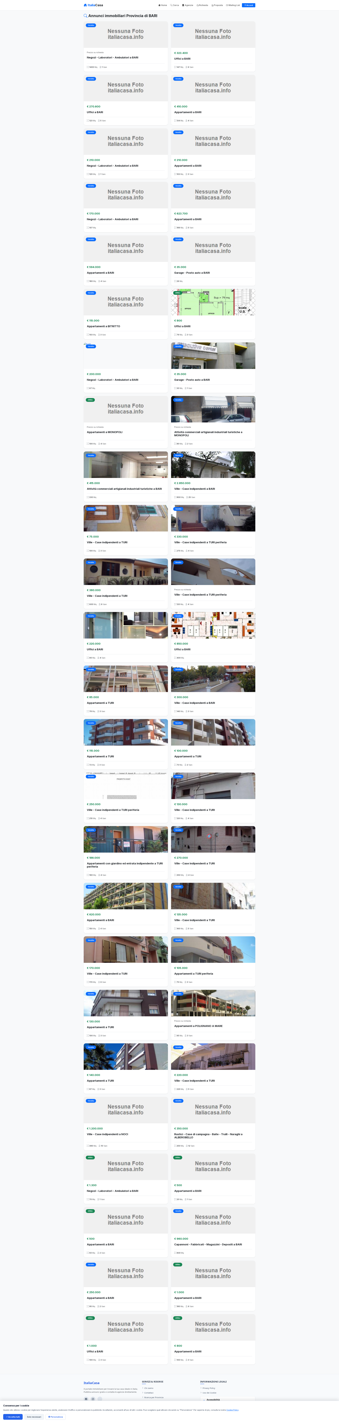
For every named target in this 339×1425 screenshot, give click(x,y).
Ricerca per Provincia (153, 1397)
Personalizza (56, 1417)
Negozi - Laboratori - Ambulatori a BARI (112, 57)
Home (163, 5)
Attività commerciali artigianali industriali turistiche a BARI (124, 488)
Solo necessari (34, 1417)
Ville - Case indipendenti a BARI (194, 488)
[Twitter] (99, 1399)
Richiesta (203, 5)
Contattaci (148, 1392)
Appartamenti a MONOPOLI (104, 432)
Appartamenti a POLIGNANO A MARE (198, 1026)
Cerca (175, 5)
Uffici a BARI (182, 58)
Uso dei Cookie (209, 1392)
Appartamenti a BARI (187, 112)
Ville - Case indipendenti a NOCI (107, 1134)
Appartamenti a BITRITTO (103, 326)
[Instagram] (93, 1399)
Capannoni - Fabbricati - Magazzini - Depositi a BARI (208, 1244)
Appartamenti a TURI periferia (193, 973)
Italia (95, 5)
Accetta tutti (14, 1417)
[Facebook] (86, 1399)
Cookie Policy (232, 1410)
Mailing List (234, 5)
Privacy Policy (209, 1388)
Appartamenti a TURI (100, 702)
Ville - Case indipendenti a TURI (107, 542)
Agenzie (188, 5)
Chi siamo (148, 1388)
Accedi (249, 5)
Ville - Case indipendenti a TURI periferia (200, 542)
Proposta (218, 5)
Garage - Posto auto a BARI (192, 272)
